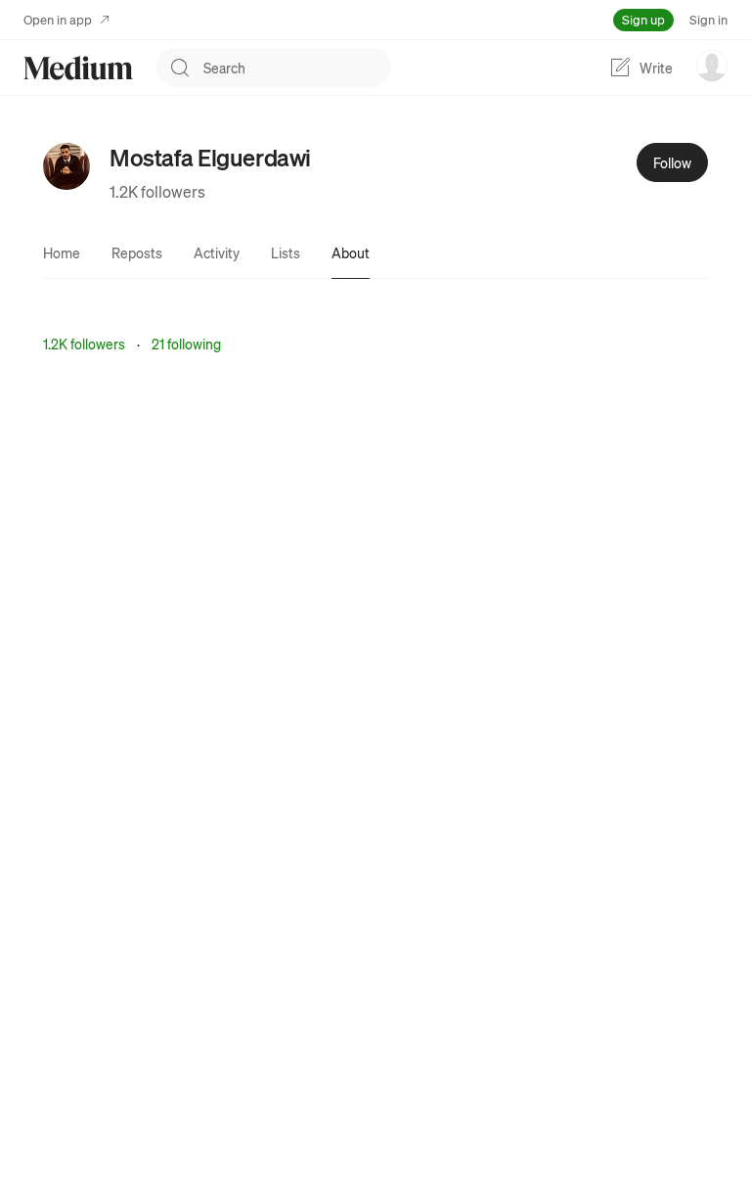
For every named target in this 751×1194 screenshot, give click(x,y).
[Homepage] (78, 68)
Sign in (708, 19)
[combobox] (297, 67)
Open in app (57, 19)
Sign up (643, 19)
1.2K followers (157, 191)
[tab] (61, 252)
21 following (186, 343)
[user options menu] (712, 65)
